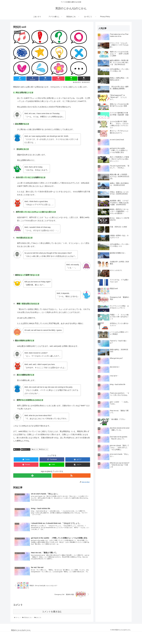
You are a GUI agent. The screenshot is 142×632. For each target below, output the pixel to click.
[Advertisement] (113, 483)
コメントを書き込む (52, 611)
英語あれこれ (26, 449)
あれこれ (17, 449)
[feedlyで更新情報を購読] (32, 475)
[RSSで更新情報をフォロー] (71, 475)
